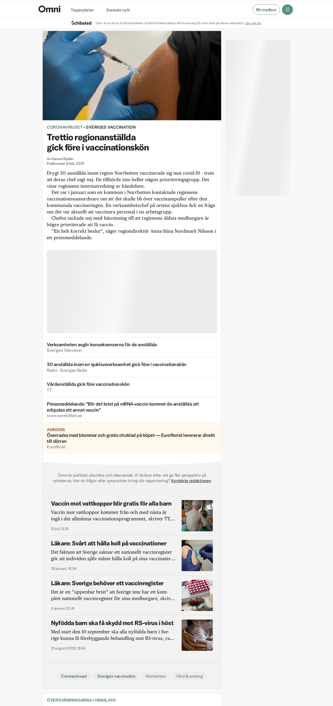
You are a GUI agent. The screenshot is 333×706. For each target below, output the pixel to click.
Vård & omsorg (189, 676)
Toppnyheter (82, 10)
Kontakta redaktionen (191, 480)
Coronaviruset (64, 127)
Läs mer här (253, 23)
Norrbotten (156, 676)
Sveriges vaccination (111, 127)
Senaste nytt (118, 10)
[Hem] (49, 8)
